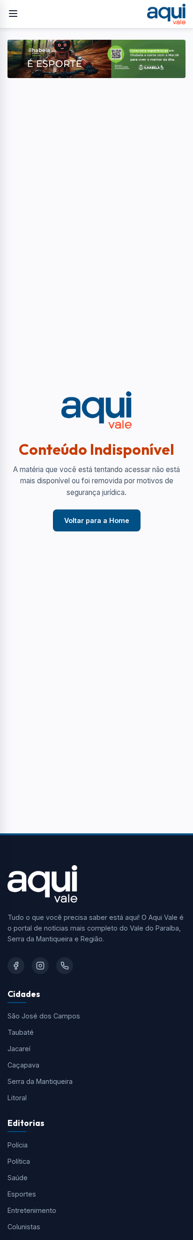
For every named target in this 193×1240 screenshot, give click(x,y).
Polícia (17, 1145)
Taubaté (20, 1032)
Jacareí (18, 1049)
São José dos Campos (43, 1016)
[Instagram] (40, 965)
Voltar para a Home (96, 520)
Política (18, 1161)
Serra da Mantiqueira (40, 1081)
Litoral (17, 1098)
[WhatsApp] (64, 965)
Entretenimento (31, 1210)
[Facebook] (15, 965)
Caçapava (23, 1065)
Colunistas (23, 1227)
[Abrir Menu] (13, 14)
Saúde (17, 1178)
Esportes (21, 1194)
